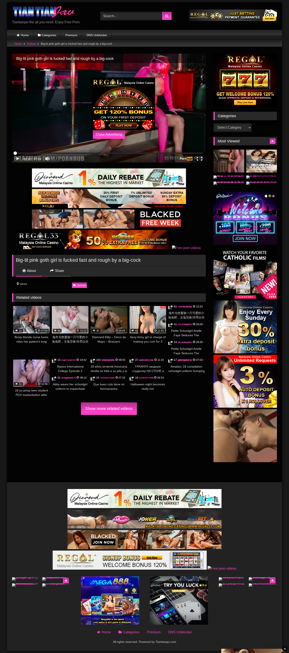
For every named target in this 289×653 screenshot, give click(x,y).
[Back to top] (276, 640)
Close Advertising (109, 134)
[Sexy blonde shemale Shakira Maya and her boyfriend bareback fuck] (56, 579)
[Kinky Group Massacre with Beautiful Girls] (233, 579)
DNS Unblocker (97, 35)
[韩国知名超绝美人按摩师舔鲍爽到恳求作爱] (261, 183)
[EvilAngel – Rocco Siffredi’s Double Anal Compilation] (56, 585)
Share (59, 271)
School (31, 43)
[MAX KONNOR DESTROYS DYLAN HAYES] (263, 585)
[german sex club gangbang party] (26, 579)
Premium (71, 35)
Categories (49, 35)
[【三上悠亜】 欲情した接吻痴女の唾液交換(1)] (228, 161)
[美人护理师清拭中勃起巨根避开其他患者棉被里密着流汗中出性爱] (228, 183)
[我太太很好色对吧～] (261, 161)
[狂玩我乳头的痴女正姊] (261, 177)
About (31, 271)
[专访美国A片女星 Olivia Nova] (233, 585)
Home (25, 35)
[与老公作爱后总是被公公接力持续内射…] (228, 177)
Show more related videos (109, 408)
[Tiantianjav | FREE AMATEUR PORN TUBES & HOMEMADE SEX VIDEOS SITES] (44, 13)
